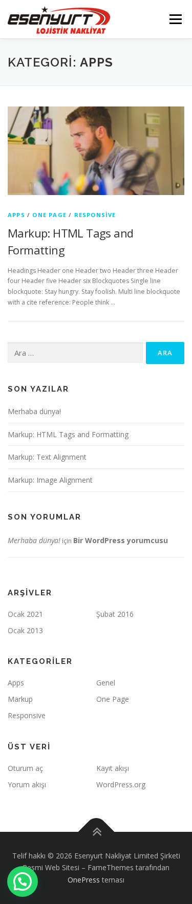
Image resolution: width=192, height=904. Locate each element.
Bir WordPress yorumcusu (120, 540)
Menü (174, 19)
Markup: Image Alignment (50, 480)
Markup (20, 699)
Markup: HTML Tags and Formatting (68, 434)
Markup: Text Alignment (47, 457)
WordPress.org (120, 784)
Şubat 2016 (115, 614)
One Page (49, 215)
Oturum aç (25, 768)
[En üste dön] (96, 831)
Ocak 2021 (25, 614)
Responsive (95, 215)
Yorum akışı (27, 784)
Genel (105, 682)
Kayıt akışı (112, 768)
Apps (16, 215)
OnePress (84, 880)
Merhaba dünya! (34, 411)
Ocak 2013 (25, 630)
